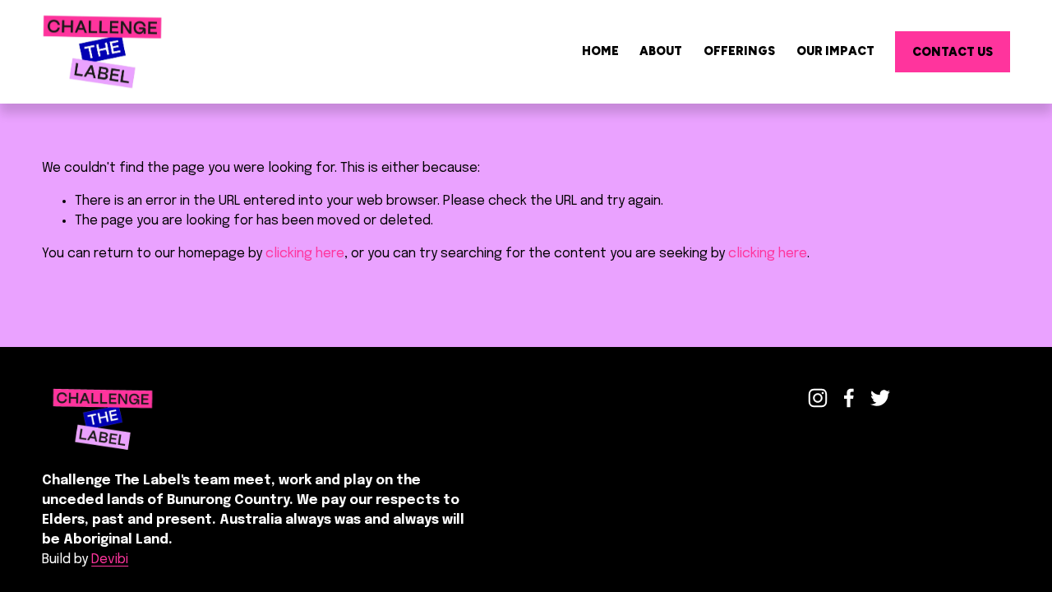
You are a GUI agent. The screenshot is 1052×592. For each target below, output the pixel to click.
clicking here (304, 254)
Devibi (109, 560)
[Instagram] (818, 398)
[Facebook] (849, 398)
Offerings (739, 51)
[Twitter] (880, 398)
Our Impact (835, 51)
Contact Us (952, 51)
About (660, 51)
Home (600, 51)
